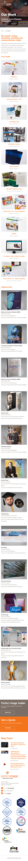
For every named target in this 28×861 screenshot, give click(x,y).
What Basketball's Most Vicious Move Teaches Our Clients (17, 744)
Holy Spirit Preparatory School (14, 189)
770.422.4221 (10, 788)
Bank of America (14, 166)
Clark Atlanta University (14, 144)
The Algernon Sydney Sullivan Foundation (14, 256)
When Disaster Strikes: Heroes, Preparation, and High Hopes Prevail (17, 765)
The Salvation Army (14, 122)
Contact (9, 793)
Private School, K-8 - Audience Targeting (14, 279)
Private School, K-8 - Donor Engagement (14, 211)
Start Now (8, 728)
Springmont (14, 77)
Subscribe (8, 712)
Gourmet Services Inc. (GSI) (14, 99)
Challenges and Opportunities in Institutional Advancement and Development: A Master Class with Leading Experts (18, 755)
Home (2, 31)
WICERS (14, 234)
